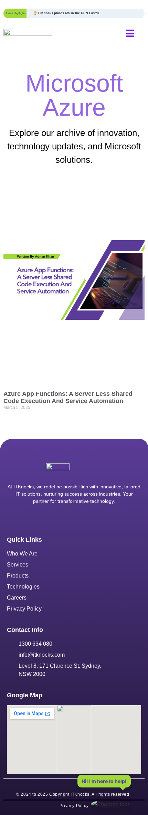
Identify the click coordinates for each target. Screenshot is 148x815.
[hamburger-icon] (130, 34)
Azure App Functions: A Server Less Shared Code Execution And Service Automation (68, 397)
